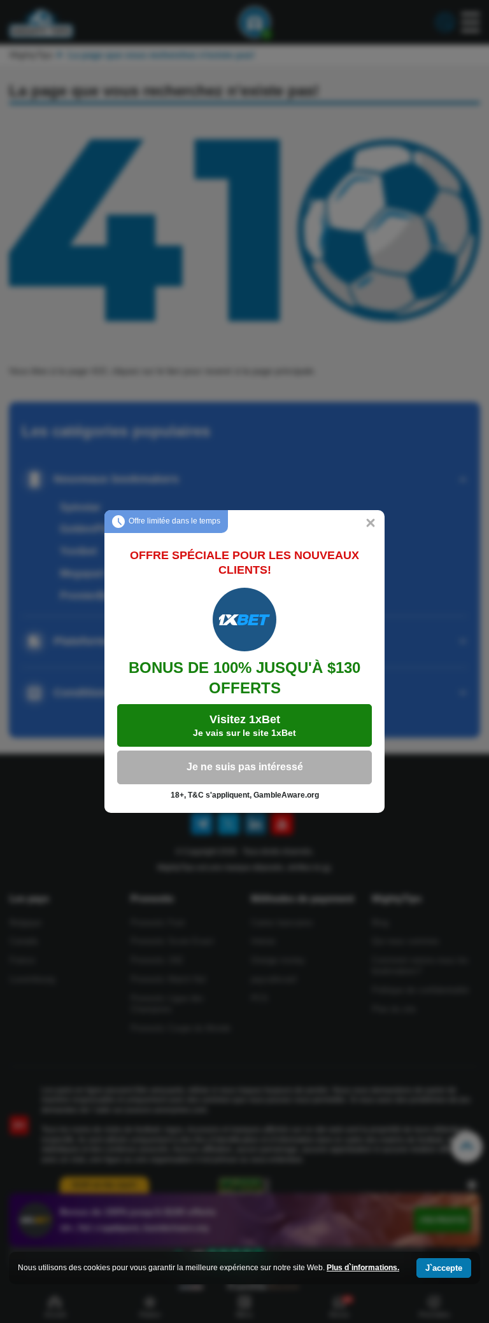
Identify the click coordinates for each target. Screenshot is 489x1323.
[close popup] (371, 524)
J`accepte (443, 1268)
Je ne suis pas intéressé (245, 766)
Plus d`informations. (363, 1267)
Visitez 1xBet (244, 725)
